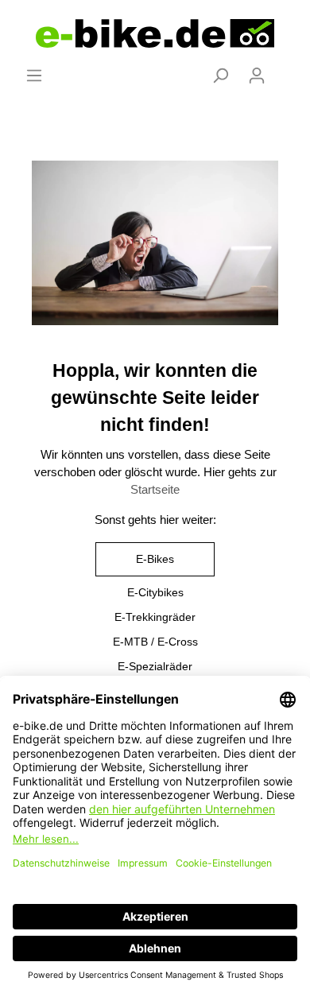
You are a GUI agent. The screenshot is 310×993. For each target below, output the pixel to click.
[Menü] (34, 75)
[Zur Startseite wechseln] (155, 33)
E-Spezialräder (155, 666)
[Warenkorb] (284, 69)
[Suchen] (220, 75)
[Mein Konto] (256, 75)
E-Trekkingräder (155, 617)
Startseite (155, 489)
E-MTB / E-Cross (155, 641)
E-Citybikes (155, 592)
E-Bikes (155, 559)
